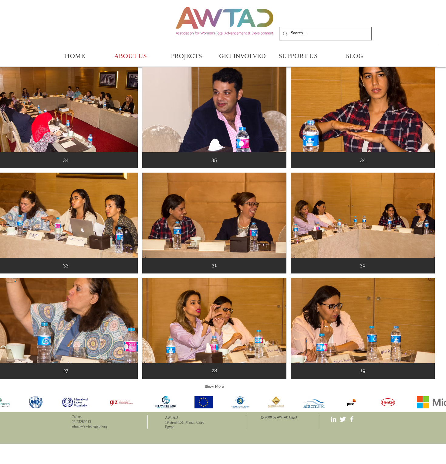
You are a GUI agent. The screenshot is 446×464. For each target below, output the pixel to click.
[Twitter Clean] (342, 419)
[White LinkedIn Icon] (333, 419)
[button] (214, 117)
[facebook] (352, 419)
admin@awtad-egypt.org (89, 426)
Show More (214, 386)
